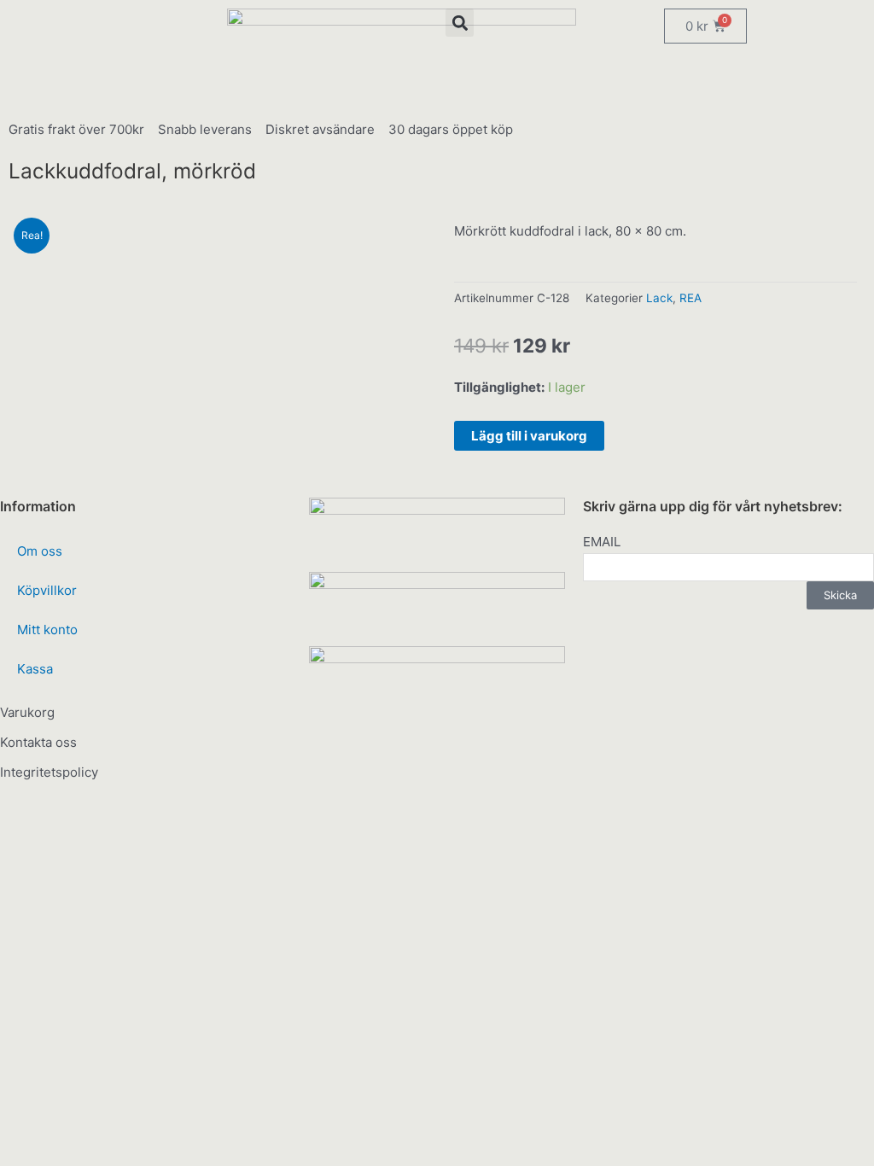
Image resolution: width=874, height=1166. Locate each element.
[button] (460, 23)
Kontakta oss (38, 742)
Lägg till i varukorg (529, 436)
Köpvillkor (47, 590)
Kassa (35, 669)
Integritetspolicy (49, 772)
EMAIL (602, 541)
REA (690, 298)
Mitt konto (47, 629)
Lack (659, 298)
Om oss (39, 551)
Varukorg (27, 712)
